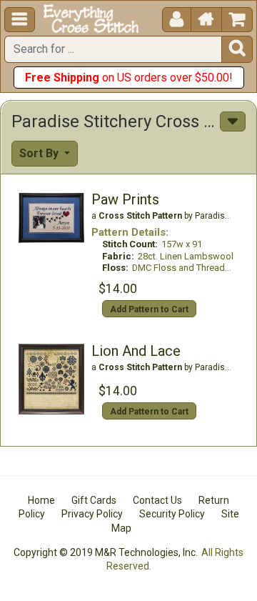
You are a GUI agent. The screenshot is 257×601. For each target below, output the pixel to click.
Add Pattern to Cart (149, 309)
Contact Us (157, 500)
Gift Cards (93, 500)
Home (41, 500)
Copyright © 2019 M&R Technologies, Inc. (106, 552)
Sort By (40, 153)
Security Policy (172, 514)
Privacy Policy (92, 514)
